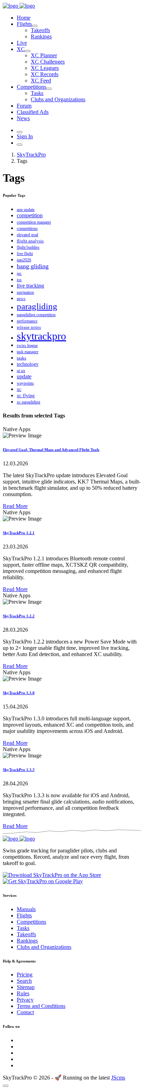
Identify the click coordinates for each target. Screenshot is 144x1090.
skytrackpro (41, 336)
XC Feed (41, 80)
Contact (25, 1012)
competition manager (34, 222)
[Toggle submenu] (34, 26)
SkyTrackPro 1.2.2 (19, 616)
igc (19, 273)
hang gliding (33, 266)
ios (19, 279)
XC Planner (44, 55)
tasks (21, 358)
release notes (29, 327)
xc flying (26, 395)
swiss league (27, 345)
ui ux (21, 370)
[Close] (5, 1086)
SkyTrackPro (31, 155)
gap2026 (24, 259)
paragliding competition (36, 314)
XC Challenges (48, 62)
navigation (25, 292)
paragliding (37, 306)
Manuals (26, 909)
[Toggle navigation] (19, 145)
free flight (25, 253)
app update (26, 209)
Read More (15, 506)
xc (19, 389)
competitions (27, 228)
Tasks (37, 93)
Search (24, 981)
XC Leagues (45, 68)
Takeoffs (40, 30)
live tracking (30, 286)
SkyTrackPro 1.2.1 (19, 533)
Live (22, 43)
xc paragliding (28, 402)
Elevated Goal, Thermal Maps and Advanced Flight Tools (51, 450)
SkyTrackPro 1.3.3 (19, 770)
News (23, 118)
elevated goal (27, 234)
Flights (24, 24)
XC (21, 49)
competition (30, 215)
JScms (118, 1078)
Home (23, 18)
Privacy (25, 1000)
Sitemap (26, 987)
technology (27, 364)
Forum (24, 106)
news (21, 298)
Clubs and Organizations (58, 99)
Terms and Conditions (41, 1006)
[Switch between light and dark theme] (19, 132)
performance (27, 321)
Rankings (41, 36)
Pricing (25, 975)
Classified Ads (33, 112)
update (24, 376)
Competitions (31, 87)
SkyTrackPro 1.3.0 (19, 693)
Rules (23, 993)
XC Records (44, 74)
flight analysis (30, 241)
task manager (27, 351)
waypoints (25, 383)
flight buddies (28, 247)
